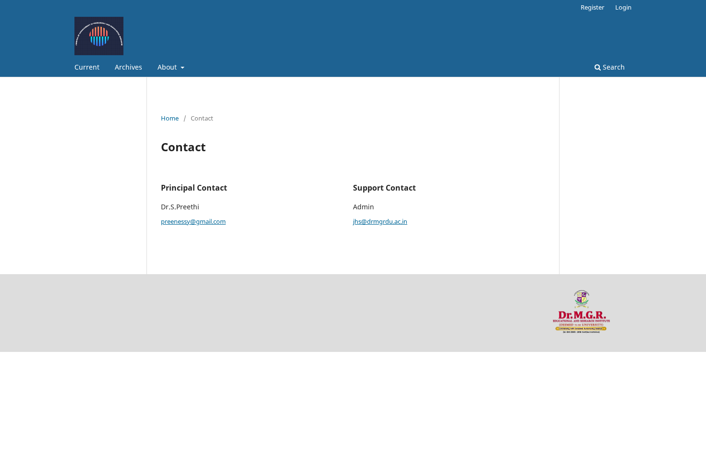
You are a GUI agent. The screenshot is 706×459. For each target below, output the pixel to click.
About (168, 67)
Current (86, 67)
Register (592, 7)
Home (170, 118)
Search (613, 67)
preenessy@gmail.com (193, 221)
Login (623, 7)
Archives (128, 67)
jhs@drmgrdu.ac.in (380, 221)
